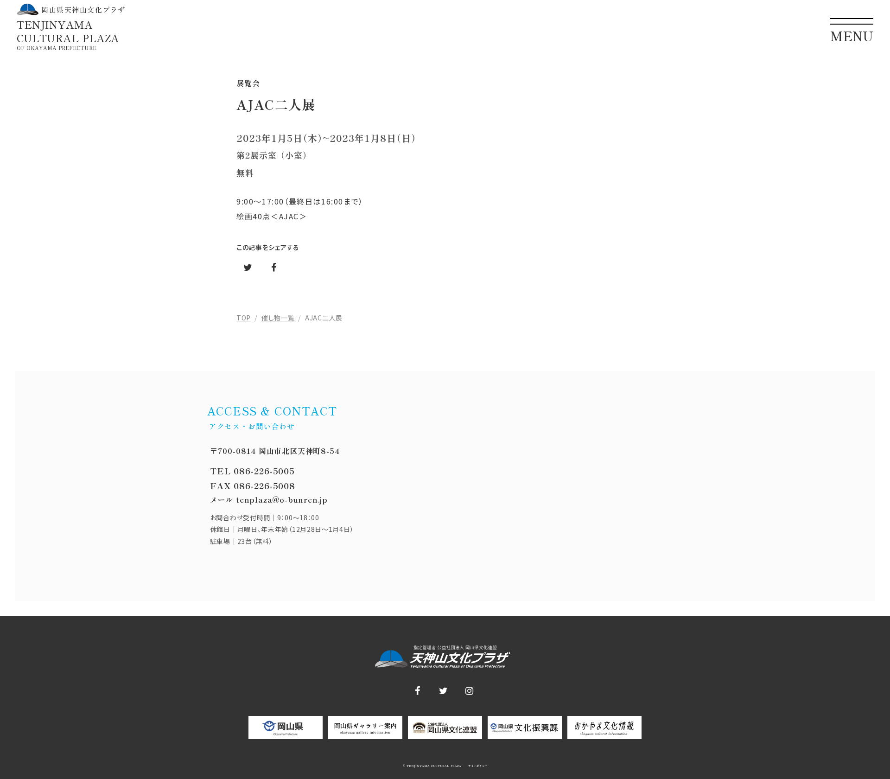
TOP (243, 317)
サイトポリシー (477, 766)
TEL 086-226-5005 (252, 471)
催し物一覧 (278, 317)
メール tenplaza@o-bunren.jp (269, 499)
